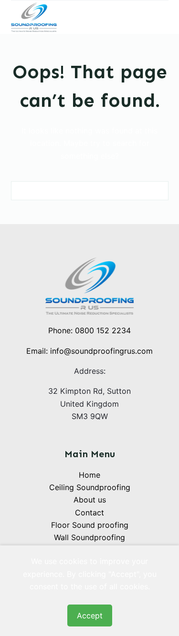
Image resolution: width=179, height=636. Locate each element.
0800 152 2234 (103, 330)
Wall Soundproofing (89, 537)
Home (89, 475)
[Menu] (164, 17)
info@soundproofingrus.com (101, 351)
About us (90, 499)
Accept (90, 615)
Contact (89, 512)
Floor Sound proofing (89, 525)
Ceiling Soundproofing (89, 487)
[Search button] (158, 190)
